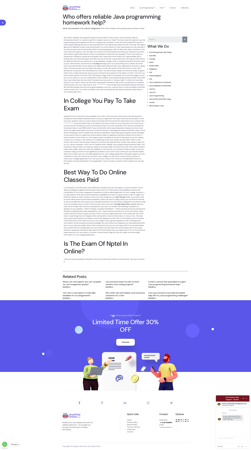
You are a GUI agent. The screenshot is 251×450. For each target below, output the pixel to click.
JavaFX (152, 102)
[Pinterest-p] (102, 403)
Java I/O (152, 92)
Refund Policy (132, 425)
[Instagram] (148, 403)
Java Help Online (93, 446)
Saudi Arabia (154, 66)
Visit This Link (120, 197)
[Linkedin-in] (125, 403)
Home (132, 8)
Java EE (152, 89)
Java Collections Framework (160, 82)
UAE (150, 72)
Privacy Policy (132, 422)
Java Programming (146, 8)
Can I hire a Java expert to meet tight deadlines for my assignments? (79, 294)
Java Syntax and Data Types (160, 99)
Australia (152, 56)
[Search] (184, 39)
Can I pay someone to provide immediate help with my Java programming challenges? (168, 294)
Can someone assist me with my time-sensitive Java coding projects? (123, 283)
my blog (96, 63)
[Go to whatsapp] (4, 444)
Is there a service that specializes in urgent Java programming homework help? (167, 283)
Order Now (185, 8)
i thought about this (121, 204)
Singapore (153, 69)
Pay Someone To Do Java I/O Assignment (84, 28)
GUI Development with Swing (160, 52)
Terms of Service (133, 427)
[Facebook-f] (79, 403)
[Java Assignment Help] (71, 8)
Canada (152, 59)
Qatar (151, 62)
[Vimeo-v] (171, 403)
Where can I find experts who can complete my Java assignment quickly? (82, 283)
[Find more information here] (232, 422)
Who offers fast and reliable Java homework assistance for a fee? (125, 294)
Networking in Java (156, 106)
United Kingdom (155, 76)
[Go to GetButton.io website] (5, 448)
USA (161, 8)
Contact (173, 8)
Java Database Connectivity (160, 86)
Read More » (67, 287)
